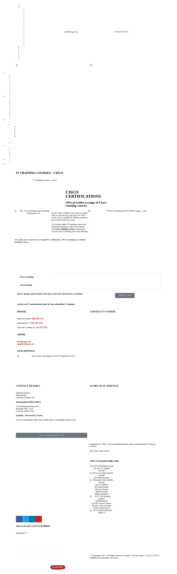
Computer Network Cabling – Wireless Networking (32, 92)
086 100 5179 (37, 319)
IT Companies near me (35, 40)
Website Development (20, 157)
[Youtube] (38, 519)
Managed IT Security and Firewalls (25, 101)
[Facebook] (19, 519)
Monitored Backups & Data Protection (27, 82)
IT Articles (24, 59)
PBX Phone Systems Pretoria (29, 136)
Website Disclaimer (33, 35)
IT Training (27, 180)
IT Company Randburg (35, 44)
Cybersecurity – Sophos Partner (24, 115)
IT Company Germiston (35, 33)
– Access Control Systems (137, 408)
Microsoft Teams (18, 152)
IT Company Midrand (35, 16)
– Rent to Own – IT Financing (139, 434)
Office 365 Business (19, 150)
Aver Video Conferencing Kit (23, 143)
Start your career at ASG (100, 451)
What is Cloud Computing (22, 148)
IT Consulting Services (20, 85)
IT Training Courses (101, 427)
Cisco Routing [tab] (26, 285)
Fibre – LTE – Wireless (137, 431)
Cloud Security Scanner (138, 419)
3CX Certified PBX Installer (23, 138)
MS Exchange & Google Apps (140, 415)
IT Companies (26, 7)
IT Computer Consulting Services (106, 412)
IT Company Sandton (34, 14)
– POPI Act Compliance (137, 401)
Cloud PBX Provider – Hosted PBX (26, 124)
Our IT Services (12, 73)
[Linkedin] (32, 519)
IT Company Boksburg (35, 26)
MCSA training (69, 240)
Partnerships (25, 51)
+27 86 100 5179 (121, 32)
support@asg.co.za (25, 344)
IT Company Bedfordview (36, 19)
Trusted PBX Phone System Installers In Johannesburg (39, 129)
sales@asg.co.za (71, 32)
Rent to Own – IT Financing (23, 162)
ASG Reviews (26, 56)
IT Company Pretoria (34, 37)
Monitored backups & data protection (108, 408)
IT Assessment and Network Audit (25, 87)
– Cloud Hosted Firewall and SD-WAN (143, 410)
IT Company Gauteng (35, 12)
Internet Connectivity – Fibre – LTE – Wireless (30, 94)
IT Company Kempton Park (37, 23)
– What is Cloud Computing (138, 412)
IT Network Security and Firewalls (107, 410)
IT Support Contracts (20, 89)
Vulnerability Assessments (22, 106)
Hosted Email (17, 155)
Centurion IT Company (35, 42)
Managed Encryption (20, 108)
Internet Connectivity (137, 429)
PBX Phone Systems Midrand (29, 131)
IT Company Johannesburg (37, 9)
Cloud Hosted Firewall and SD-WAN (26, 103)
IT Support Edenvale (34, 21)
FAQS (23, 54)
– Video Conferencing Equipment (140, 403)
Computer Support (19, 78)
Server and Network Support (23, 80)
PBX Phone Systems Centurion (29, 134)
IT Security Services (14, 96)
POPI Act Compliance (20, 117)
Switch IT (24, 47)
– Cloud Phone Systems (136, 405)
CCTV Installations (101, 424)
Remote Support (27, 49)
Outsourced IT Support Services (106, 398)
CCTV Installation (19, 110)
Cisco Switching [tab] (27, 277)
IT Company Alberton (35, 30)
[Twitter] (25, 519)
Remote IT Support (100, 401)
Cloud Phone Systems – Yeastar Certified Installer (31, 122)
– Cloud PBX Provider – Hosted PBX (142, 398)
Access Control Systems (21, 113)
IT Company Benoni (34, 28)
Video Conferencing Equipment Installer (27, 141)
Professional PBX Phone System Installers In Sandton (39, 127)
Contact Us (10, 164)
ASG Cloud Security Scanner (23, 99)
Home (23, 5)
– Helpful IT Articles (135, 436)
